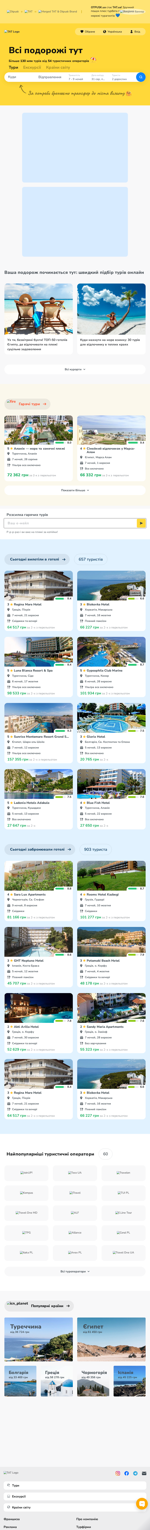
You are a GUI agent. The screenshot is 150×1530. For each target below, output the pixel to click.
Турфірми (83, 1527)
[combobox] (112, 31)
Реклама (10, 1527)
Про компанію (87, 1519)
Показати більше (73, 490)
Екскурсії (19, 1496)
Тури (13, 67)
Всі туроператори (73, 1271)
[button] (112, 31)
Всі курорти (73, 369)
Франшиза (12, 1519)
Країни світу (58, 67)
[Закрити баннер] (132, 12)
